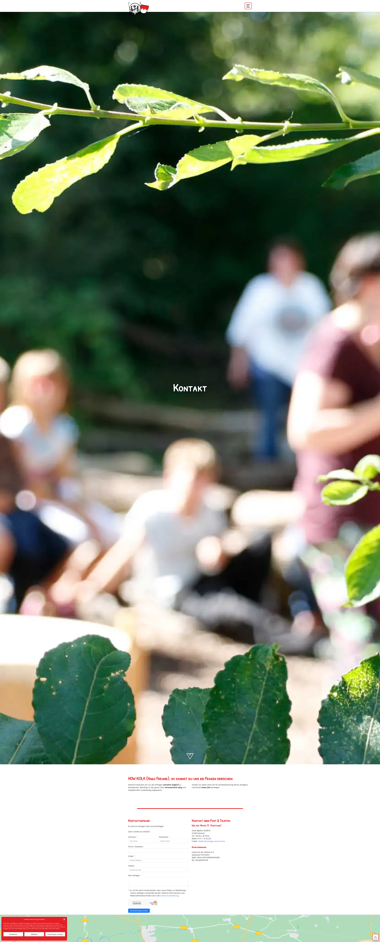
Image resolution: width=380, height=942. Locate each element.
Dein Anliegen (134, 875)
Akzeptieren (13, 934)
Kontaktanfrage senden (139, 911)
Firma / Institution (135, 846)
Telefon (131, 866)
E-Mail (130, 856)
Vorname (132, 837)
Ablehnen (34, 934)
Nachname (163, 837)
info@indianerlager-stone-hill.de (211, 841)
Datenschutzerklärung (169, 895)
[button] (64, 919)
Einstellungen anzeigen (55, 934)
